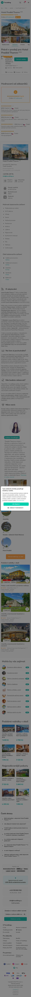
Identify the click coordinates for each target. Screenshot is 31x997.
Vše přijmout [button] (16, 504)
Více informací (20, 500)
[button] (15, 508)
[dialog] (15, 498)
